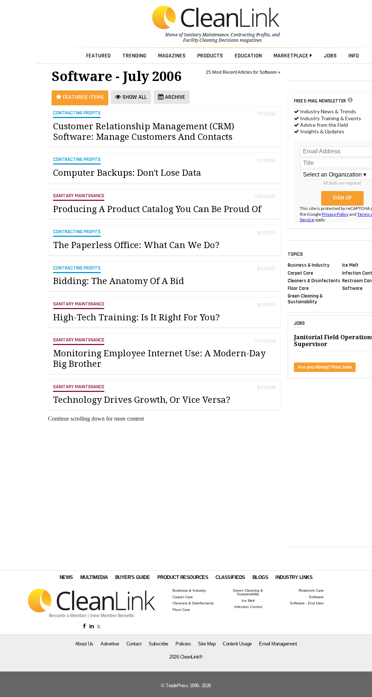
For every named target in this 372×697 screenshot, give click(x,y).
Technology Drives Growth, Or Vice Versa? (141, 400)
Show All (134, 97)
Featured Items (82, 97)
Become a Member (67, 615)
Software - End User (307, 603)
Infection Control (248, 607)
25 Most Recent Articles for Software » (243, 72)
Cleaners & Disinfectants (314, 280)
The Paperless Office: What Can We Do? (136, 245)
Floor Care (298, 288)
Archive (174, 97)
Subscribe (158, 644)
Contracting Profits (250, 34)
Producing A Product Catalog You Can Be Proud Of (157, 209)
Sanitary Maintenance (206, 34)
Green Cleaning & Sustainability (305, 299)
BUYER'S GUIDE (132, 577)
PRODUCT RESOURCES (183, 577)
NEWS (66, 577)
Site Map (206, 644)
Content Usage (237, 644)
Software (352, 288)
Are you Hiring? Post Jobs (325, 367)
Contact (134, 644)
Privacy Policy (335, 214)
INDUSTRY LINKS (293, 577)
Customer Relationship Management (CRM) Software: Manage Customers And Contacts (143, 131)
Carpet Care (300, 273)
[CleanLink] (215, 18)
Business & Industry (308, 265)
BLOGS (260, 577)
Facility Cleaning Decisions (211, 40)
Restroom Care (311, 590)
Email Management (278, 644)
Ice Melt (350, 265)
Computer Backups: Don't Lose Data (127, 173)
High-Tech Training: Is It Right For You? (136, 317)
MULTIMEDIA (94, 577)
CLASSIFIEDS (230, 577)
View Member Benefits (112, 615)
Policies (183, 644)
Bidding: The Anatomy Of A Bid (118, 281)
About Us (84, 644)
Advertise (110, 644)
